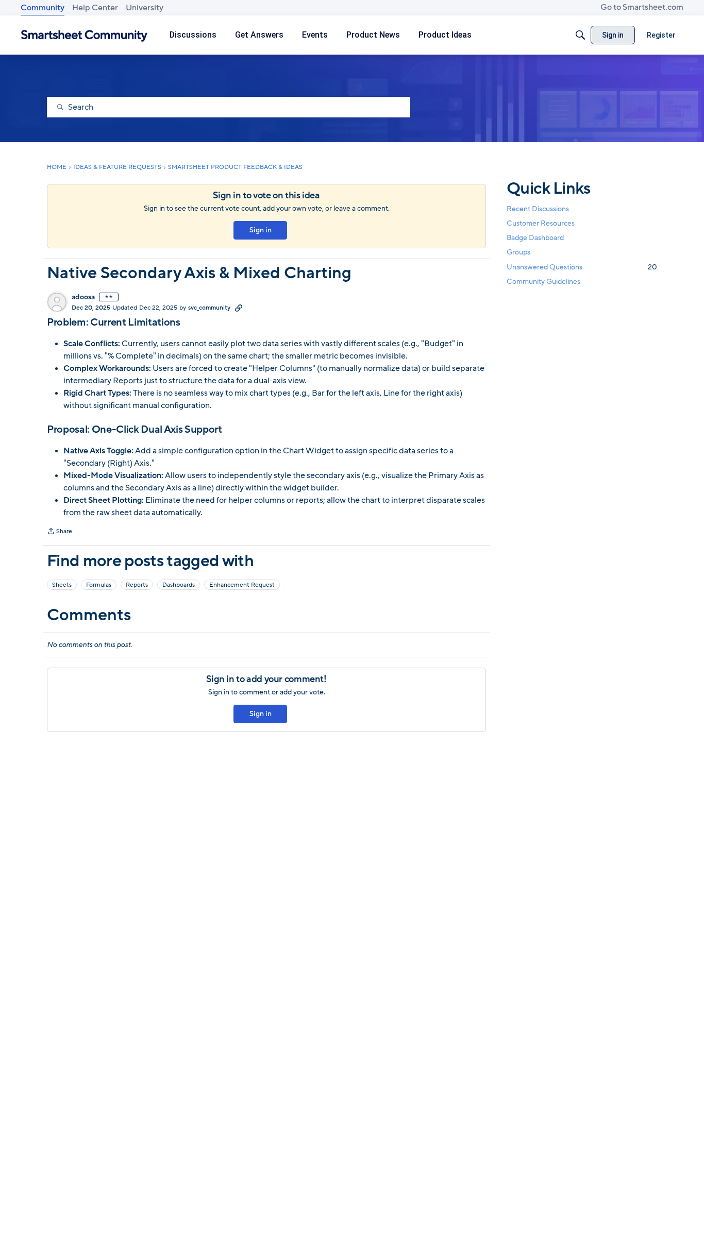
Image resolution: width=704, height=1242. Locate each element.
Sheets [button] (62, 585)
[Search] (580, 35)
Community (42, 7)
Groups (518, 253)
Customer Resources (541, 223)
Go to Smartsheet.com (641, 7)
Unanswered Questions (582, 267)
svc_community (209, 307)
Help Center (95, 7)
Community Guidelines (543, 281)
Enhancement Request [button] (242, 585)
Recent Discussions (538, 209)
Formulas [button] (98, 585)
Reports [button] (137, 585)
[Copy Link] (238, 307)
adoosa (83, 297)
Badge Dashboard (535, 238)
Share (59, 532)
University (144, 7)
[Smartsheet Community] (84, 35)
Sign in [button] (260, 230)
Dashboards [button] (178, 585)
